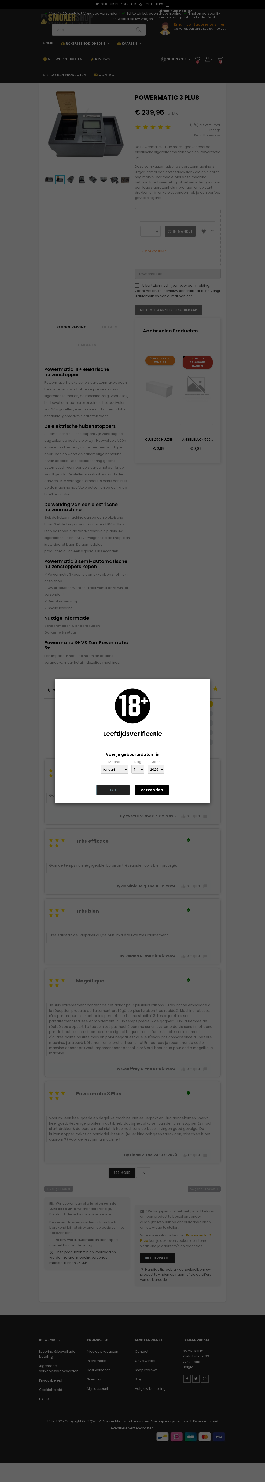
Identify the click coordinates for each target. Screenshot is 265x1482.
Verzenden (152, 790)
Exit (113, 790)
